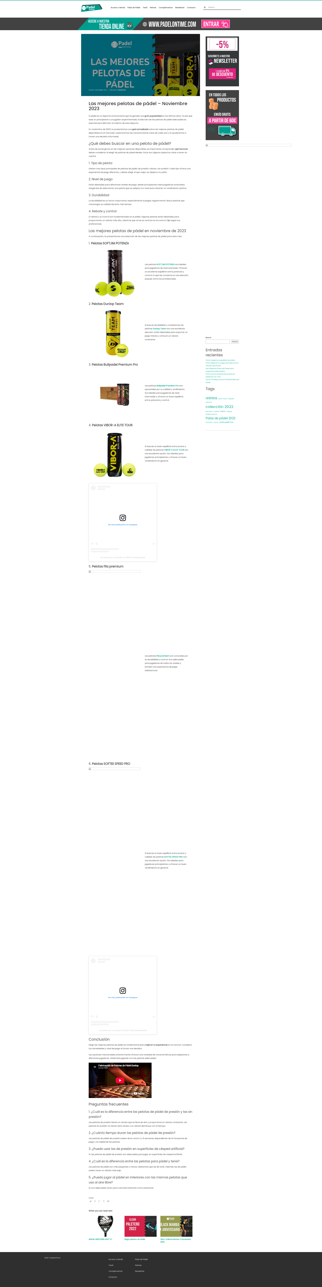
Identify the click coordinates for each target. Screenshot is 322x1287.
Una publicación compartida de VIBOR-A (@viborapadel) (122, 557)
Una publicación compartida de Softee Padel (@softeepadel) (123, 1030)
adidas (211, 398)
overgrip (229, 411)
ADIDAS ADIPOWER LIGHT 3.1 (100, 1239)
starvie (216, 422)
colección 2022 (219, 406)
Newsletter (180, 7)
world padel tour (226, 422)
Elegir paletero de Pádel (135, 1239)
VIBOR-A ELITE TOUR (174, 449)
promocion (209, 422)
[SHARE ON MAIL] (108, 1201)
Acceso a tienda (118, 7)
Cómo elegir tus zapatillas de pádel (220, 360)
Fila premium (162, 655)
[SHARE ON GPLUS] (99, 1201)
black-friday (222, 399)
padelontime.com (211, 414)
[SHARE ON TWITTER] (90, 1201)
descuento (209, 411)
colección (209, 402)
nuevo (223, 411)
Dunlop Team (159, 328)
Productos (122, 90)
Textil (145, 7)
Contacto (191, 7)
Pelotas (153, 7)
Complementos (166, 7)
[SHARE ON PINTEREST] (104, 1201)
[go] (205, 7)
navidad (216, 411)
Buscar (208, 337)
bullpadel (231, 399)
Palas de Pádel (134, 7)
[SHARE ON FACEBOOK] (95, 1201)
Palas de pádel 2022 (220, 418)
